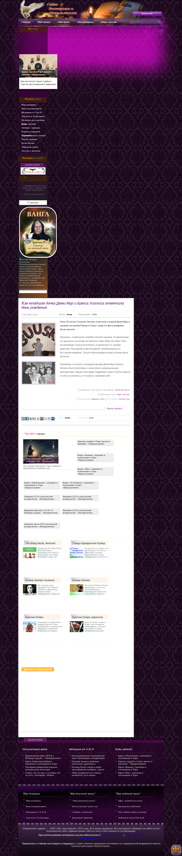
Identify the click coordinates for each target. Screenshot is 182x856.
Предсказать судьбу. (112, 835)
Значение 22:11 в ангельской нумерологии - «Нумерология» (39, 497)
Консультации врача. (31, 108)
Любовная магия (29, 147)
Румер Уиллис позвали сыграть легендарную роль (39, 580)
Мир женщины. (29, 105)
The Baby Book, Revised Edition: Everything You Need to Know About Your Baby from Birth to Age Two (42, 543)
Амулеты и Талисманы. (33, 116)
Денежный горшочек (82, 818)
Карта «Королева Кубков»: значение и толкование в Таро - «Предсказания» (41, 762)
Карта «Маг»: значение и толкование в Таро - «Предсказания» (89, 471)
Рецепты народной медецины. (30, 132)
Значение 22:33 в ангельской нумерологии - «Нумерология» (78, 511)
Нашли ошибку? (115, 408)
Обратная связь (35, 177)
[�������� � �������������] (45, 418)
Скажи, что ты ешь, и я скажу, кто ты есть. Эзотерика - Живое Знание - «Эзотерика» (42, 774)
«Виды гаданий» (108, 22)
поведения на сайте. (97, 399)
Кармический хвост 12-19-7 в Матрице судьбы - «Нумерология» (41, 511)
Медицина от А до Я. (31, 112)
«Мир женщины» (85, 22)
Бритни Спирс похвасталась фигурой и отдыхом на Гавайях (41, 617)
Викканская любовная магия (129, 807)
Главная (25, 22)
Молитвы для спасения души (33, 120)
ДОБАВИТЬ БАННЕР (32, 165)
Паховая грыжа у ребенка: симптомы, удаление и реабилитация (85, 762)
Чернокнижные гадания (33, 135)
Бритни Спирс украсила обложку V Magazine (87, 617)
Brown (69, 315)
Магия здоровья (29, 139)
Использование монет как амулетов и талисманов (85, 807)
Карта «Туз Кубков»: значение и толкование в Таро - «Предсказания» (79, 485)
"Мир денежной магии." (84, 801)
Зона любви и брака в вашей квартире (132, 813)
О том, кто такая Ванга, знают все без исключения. (31, 283)
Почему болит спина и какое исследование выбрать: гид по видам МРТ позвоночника (88, 768)
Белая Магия (27, 143)
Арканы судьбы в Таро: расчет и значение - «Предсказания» (36, 73)
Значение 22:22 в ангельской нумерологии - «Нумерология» (78, 497)
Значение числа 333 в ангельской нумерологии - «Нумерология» (40, 525)
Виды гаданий (28, 124)
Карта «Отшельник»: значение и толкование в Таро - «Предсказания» (40, 460)
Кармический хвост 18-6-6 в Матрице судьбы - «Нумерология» (43, 757)
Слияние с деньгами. (82, 812)
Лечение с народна (30, 128)
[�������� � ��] (49, 418)
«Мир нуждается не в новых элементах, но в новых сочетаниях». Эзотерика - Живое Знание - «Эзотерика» (89, 774)
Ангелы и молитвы (30, 151)
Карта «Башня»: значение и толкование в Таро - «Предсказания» (91, 457)
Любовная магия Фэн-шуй (131, 818)
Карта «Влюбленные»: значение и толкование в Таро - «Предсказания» (41, 485)
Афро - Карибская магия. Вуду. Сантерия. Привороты (132, 802)
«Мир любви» (44, 22)
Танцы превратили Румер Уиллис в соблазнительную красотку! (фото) (88, 543)
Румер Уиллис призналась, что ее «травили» (84, 580)
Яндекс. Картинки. (123, 394)
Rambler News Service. (122, 390)
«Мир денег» (63, 22)
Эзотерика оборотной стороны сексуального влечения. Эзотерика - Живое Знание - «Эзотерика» (41, 768)
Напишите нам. (124, 399)
